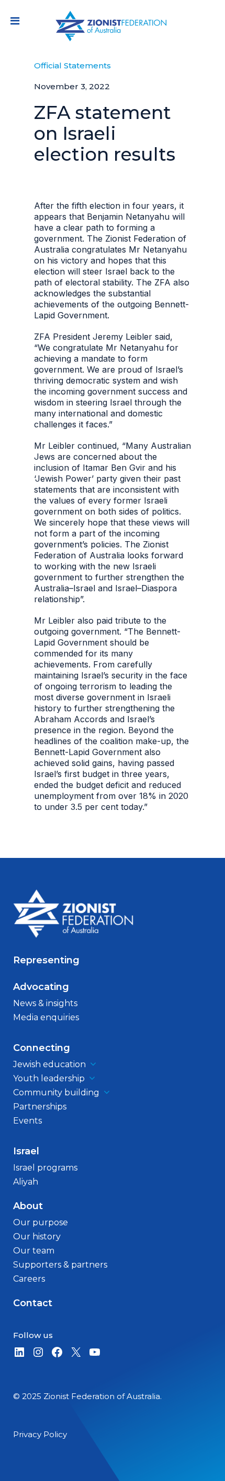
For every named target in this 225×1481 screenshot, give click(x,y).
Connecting (41, 1048)
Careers (29, 1279)
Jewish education (49, 1064)
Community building (56, 1092)
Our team (33, 1251)
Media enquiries (46, 1017)
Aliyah (25, 1182)
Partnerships (39, 1107)
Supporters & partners (60, 1265)
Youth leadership (49, 1078)
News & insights (45, 1003)
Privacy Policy (40, 1434)
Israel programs (45, 1168)
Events (27, 1121)
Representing (46, 960)
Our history (37, 1236)
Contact (32, 1303)
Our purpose (40, 1222)
